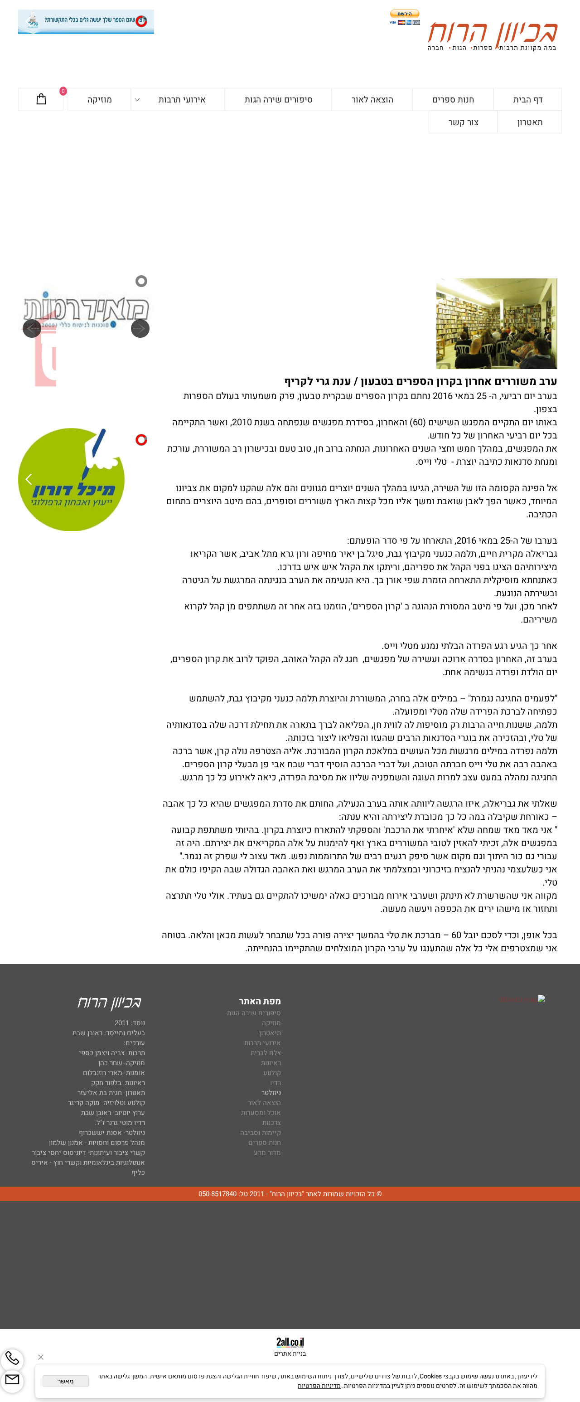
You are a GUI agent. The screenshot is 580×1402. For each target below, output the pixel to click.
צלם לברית (266, 1053)
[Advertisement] (290, 201)
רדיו (275, 1083)
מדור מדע (267, 1153)
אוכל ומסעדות (261, 1113)
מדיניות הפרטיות (319, 1386)
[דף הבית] (492, 37)
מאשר (66, 1381)
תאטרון (530, 122)
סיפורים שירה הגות (279, 99)
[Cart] (41, 99)
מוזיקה (99, 99)
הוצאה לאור (372, 99)
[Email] (12, 1381)
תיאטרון (270, 1033)
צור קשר (463, 122)
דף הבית (528, 99)
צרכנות (271, 1123)
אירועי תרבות (182, 99)
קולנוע (271, 1073)
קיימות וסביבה (260, 1133)
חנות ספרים (453, 99)
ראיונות (271, 1063)
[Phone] (12, 1360)
